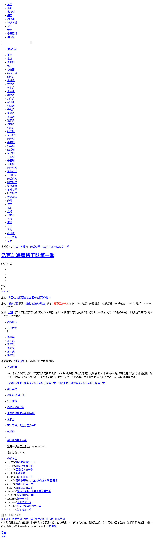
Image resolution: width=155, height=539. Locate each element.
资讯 (9, 26)
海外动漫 (12, 197)
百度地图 (17, 519)
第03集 (11, 344)
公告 (9, 226)
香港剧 (11, 142)
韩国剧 (11, 146)
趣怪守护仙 (23, 498)
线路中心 (12, 322)
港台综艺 (12, 171)
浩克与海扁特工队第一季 (55, 246)
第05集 (11, 351)
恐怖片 (11, 91)
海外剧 (11, 164)
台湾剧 (11, 153)
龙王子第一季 (24, 502)
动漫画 (11, 19)
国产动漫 (12, 182)
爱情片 (11, 84)
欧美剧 (11, 149)
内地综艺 (12, 168)
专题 (9, 30)
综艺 (9, 15)
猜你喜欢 (12, 389)
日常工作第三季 (24, 477)
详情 (10, 312)
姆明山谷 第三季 (24, 484)
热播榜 (11, 431)
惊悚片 (11, 128)
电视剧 (11, 11)
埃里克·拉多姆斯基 (35, 303)
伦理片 (11, 106)
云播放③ (12, 328)
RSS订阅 (5, 519)
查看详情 (12, 458)
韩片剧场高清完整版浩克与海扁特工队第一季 (31, 383)
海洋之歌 (20, 473)
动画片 (11, 124)
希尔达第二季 (24, 509)
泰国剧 (11, 160)
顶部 (3, 536)
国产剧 (11, 138)
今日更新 (12, 33)
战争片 (11, 98)
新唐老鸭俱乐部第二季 (29, 506)
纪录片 (11, 102)
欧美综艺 (12, 178)
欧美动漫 (12, 193)
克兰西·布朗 (33, 297)
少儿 (9, 200)
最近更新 (40, 519)
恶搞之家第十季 (24, 466)
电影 (9, 8)
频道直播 (12, 22)
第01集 (11, 337)
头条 (9, 229)
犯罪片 (11, 120)
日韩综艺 (12, 175)
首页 (9, 4)
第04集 (11, 348)
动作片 (11, 77)
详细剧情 (12, 367)
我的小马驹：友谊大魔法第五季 (34, 491)
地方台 (11, 215)
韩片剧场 (51, 526)
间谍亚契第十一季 (17, 440)
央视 (9, 219)
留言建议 (28, 519)
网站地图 (60, 519)
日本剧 (11, 157)
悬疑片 (11, 117)
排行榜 (11, 37)
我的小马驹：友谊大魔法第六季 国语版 (36, 480)
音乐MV (11, 135)
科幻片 (11, 87)
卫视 (9, 211)
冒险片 (11, 113)
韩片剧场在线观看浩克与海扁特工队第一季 (82, 383)
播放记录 (12, 49)
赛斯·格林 (45, 297)
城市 (9, 204)
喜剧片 (11, 80)
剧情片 (11, 95)
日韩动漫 (12, 189)
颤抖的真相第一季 (25, 462)
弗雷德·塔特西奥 (17, 297)
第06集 (11, 355)
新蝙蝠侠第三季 (25, 495)
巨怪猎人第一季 (24, 469)
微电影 (11, 131)
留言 (3, 532)
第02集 (11, 340)
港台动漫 (12, 186)
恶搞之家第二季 (24, 488)
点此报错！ (19, 361)
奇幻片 (11, 109)
